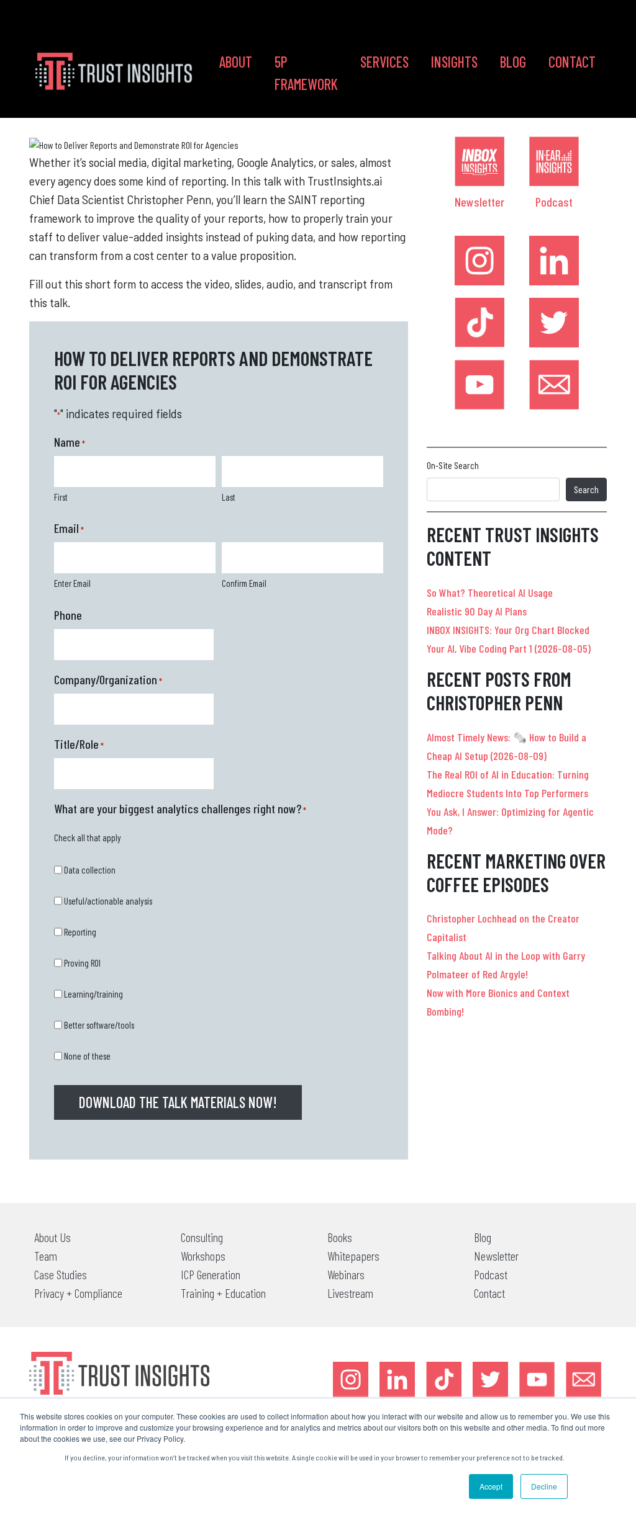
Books (339, 1237)
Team (45, 1255)
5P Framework (306, 73)
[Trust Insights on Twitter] (554, 322)
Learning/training (93, 993)
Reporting (80, 931)
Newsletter (479, 201)
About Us (52, 1237)
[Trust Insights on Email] (554, 384)
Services (384, 62)
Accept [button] (490, 1486)
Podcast (554, 201)
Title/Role (79, 743)
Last (228, 497)
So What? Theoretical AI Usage (490, 592)
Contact (572, 62)
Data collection (90, 869)
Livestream (350, 1292)
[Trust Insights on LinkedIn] (554, 260)
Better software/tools (99, 1024)
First (61, 497)
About (235, 62)
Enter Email (72, 583)
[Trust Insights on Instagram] (479, 260)
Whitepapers (353, 1255)
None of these (87, 1055)
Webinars (346, 1274)
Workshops (203, 1255)
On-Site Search (453, 465)
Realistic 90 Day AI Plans (477, 611)
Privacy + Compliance (78, 1292)
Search (586, 489)
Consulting (202, 1237)
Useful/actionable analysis (108, 900)
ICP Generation (210, 1274)
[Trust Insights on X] (490, 1379)
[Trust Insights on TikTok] (479, 322)
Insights (454, 62)
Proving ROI (82, 962)
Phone (68, 614)
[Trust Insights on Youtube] (479, 384)
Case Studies (60, 1274)
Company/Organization (108, 679)
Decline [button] (544, 1486)
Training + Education (223, 1292)
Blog (513, 62)
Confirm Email (244, 583)
